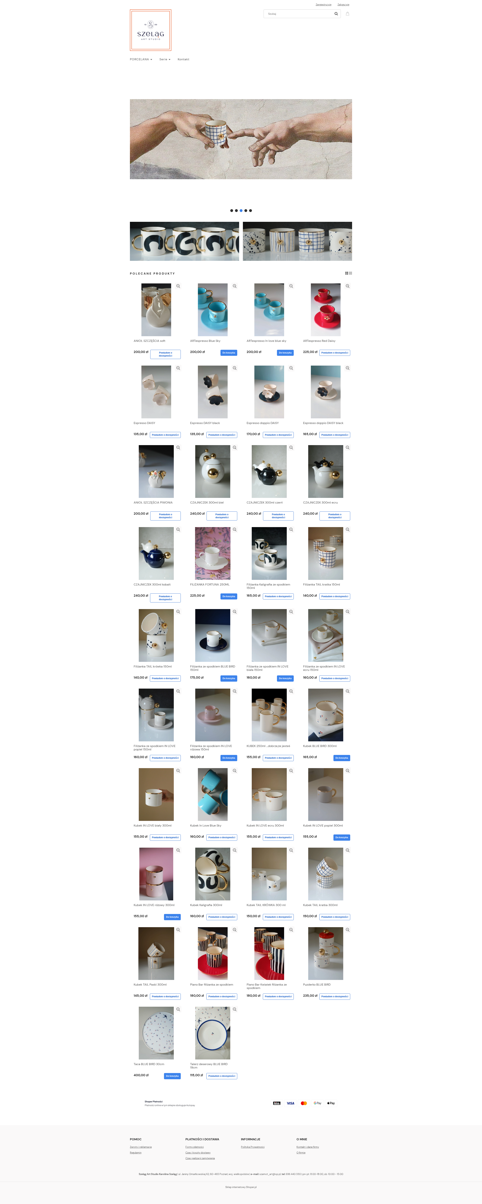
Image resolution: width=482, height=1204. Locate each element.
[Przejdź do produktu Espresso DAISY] (156, 392)
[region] (241, 139)
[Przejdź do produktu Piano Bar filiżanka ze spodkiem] (212, 953)
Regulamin (135, 1152)
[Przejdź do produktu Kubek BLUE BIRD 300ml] (325, 715)
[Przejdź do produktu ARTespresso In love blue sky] (269, 309)
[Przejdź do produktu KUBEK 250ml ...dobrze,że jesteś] (269, 715)
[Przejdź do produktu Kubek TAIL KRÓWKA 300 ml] (269, 874)
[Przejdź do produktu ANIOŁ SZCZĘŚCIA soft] (156, 309)
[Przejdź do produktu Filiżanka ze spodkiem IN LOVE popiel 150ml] (156, 715)
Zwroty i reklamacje (141, 1147)
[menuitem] (144, 59)
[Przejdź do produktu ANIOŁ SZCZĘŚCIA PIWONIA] (156, 471)
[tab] (231, 210)
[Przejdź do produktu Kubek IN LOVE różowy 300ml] (156, 874)
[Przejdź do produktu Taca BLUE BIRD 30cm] (156, 1033)
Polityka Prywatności (253, 1147)
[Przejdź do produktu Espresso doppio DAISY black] (325, 392)
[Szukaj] (336, 13)
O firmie (301, 1152)
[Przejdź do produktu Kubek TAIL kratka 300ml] (325, 874)
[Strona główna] (150, 29)
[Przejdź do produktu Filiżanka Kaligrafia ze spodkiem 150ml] (269, 553)
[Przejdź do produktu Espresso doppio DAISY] (269, 392)
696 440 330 (293, 1174)
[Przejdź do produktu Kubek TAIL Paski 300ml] (156, 953)
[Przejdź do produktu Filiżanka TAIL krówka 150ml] (156, 635)
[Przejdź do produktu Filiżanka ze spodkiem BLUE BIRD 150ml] (212, 635)
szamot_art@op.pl (270, 1174)
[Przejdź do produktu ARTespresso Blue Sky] (212, 309)
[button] (178, 286)
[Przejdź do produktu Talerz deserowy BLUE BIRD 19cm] (212, 1033)
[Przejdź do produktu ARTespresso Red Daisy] (325, 309)
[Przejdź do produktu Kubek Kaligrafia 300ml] (212, 874)
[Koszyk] (348, 13)
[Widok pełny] (350, 272)
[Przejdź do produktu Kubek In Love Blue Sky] (212, 794)
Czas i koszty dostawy (197, 1152)
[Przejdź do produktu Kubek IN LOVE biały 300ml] (156, 794)
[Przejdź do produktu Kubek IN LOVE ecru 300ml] (269, 794)
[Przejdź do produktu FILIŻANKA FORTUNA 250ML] (212, 553)
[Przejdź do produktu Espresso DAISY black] (212, 392)
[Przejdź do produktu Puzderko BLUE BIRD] (325, 953)
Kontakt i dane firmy (308, 1147)
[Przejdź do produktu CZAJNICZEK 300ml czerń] (269, 471)
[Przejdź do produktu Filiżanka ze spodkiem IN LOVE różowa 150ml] (212, 715)
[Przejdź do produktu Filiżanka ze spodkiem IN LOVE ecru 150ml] (325, 635)
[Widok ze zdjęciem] (346, 272)
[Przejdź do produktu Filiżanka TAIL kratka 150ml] (325, 553)
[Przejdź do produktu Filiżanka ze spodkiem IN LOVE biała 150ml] (269, 635)
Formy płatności (194, 1147)
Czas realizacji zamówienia (200, 1158)
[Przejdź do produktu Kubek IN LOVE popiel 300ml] (325, 794)
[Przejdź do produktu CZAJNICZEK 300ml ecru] (325, 471)
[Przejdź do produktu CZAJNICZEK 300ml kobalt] (156, 553)
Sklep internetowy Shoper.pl (241, 1187)
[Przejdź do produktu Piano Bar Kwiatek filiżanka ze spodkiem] (269, 953)
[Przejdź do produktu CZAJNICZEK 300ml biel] (212, 471)
